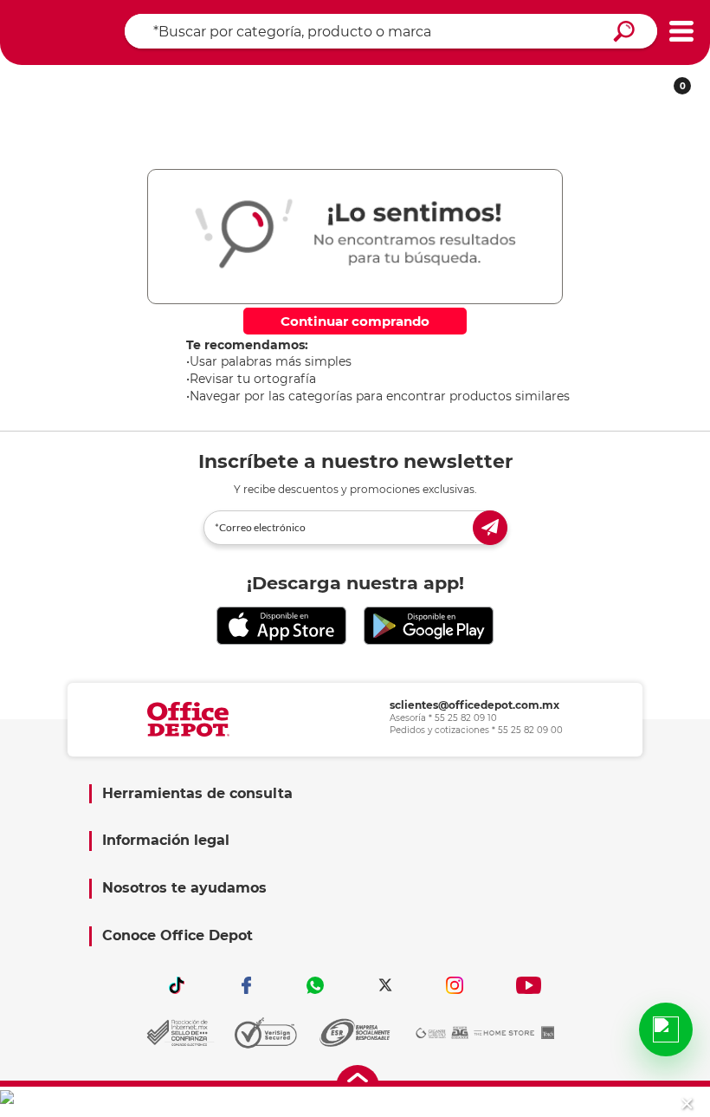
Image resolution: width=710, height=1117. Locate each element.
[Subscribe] (490, 527)
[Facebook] (246, 985)
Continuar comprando (355, 321)
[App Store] (281, 626)
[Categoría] (681, 31)
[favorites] (280, 80)
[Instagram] (454, 985)
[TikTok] (176, 985)
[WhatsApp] (316, 985)
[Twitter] (385, 985)
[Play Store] (429, 626)
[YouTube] (528, 985)
